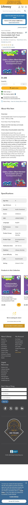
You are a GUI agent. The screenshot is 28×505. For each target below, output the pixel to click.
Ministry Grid (4, 367)
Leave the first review (9, 47)
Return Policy (18, 344)
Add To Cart (15, 88)
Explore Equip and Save (14, 22)
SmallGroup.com (5, 380)
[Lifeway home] (6, 6)
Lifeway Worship (5, 369)
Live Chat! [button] (18, 352)
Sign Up (5, 401)
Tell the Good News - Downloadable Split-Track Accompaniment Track (9, 299)
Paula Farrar (20, 40)
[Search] (24, 11)
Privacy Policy (4, 350)
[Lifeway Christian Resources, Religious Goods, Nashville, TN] (14, 451)
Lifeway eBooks (5, 378)
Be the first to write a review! (14, 326)
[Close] (26, 483)
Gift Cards (17, 346)
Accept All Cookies (14, 501)
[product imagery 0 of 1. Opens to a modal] (14, 62)
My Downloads (19, 341)
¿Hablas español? (22, 27)
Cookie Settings (14, 496)
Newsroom (4, 344)
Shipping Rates (19, 343)
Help (16, 350)
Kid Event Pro (4, 371)
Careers (3, 343)
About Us (3, 339)
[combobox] (14, 11)
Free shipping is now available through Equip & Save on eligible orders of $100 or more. (14, 2)
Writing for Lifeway (6, 354)
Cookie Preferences (20, 348)
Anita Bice (5, 40)
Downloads (4, 373)
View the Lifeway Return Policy (18, 101)
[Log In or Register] (19, 7)
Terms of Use (4, 352)
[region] (14, 493)
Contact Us (4, 341)
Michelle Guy (4, 42)
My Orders (18, 339)
